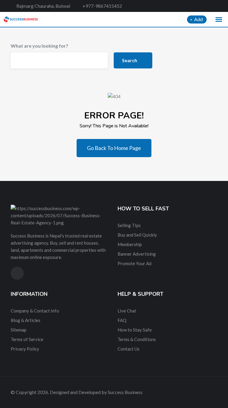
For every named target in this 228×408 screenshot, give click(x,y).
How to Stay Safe (135, 329)
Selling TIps (129, 225)
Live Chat (127, 310)
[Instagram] (215, 6)
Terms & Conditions (137, 339)
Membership (130, 244)
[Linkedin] (205, 6)
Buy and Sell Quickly (137, 234)
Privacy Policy (25, 348)
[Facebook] (185, 6)
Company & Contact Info (35, 310)
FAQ (122, 320)
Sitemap (18, 329)
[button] (219, 19)
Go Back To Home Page (114, 148)
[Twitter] (195, 6)
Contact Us (129, 348)
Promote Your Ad (134, 263)
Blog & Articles (25, 320)
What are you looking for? (39, 46)
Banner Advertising (137, 254)
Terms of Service (27, 339)
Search (130, 60)
